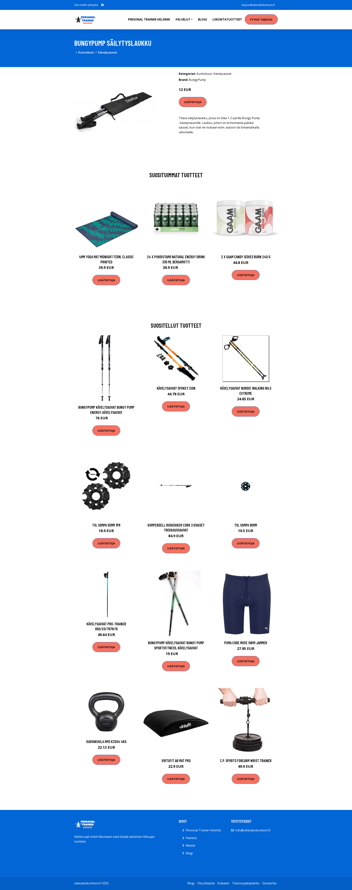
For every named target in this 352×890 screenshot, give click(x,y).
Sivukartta (269, 883)
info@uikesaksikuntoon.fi (252, 830)
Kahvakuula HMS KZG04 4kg (106, 741)
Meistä (190, 845)
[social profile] (102, 4)
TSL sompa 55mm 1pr (106, 525)
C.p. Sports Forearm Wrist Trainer (246, 760)
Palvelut (191, 838)
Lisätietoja (192, 102)
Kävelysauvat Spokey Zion (176, 388)
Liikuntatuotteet (227, 19)
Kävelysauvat (107, 52)
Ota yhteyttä (205, 883)
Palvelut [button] (183, 19)
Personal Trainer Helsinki (149, 19)
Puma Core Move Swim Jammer (245, 642)
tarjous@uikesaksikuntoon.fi (258, 5)
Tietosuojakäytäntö (245, 883)
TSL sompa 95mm (245, 525)
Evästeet (223, 883)
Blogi (202, 19)
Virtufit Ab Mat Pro (176, 760)
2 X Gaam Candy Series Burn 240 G (245, 256)
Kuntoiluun (86, 52)
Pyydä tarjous (261, 19)
